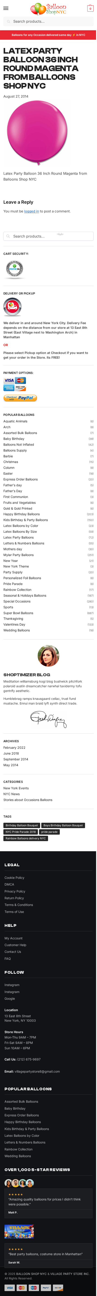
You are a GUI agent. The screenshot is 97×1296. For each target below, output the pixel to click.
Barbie (8, 456)
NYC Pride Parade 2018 (21, 831)
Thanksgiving (13, 618)
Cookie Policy (14, 877)
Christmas (10, 462)
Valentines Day (14, 624)
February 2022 (14, 747)
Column (8, 467)
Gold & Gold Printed (17, 508)
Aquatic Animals (15, 421)
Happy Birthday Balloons (21, 514)
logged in (31, 211)
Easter (8, 473)
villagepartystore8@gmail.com (37, 1071)
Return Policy (14, 898)
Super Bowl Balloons (18, 613)
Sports (8, 607)
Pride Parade (13, 584)
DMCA (9, 884)
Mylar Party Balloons (18, 555)
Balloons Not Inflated (18, 444)
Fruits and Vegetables (19, 502)
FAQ (8, 958)
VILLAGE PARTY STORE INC (69, 1274)
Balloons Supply (15, 450)
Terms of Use (14, 912)
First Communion (15, 497)
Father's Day (12, 491)
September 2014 (15, 759)
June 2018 (11, 753)
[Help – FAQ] (48, 307)
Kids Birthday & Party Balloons (25, 520)
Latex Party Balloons (18, 537)
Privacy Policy (15, 891)
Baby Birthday (13, 439)
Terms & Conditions (19, 905)
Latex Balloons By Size (20, 531)
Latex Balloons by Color (20, 526)
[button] (90, 8)
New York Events (16, 788)
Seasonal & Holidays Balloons (24, 595)
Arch (6, 427)
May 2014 (10, 765)
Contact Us (13, 951)
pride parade (49, 831)
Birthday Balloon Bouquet (22, 825)
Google (10, 998)
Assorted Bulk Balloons (20, 433)
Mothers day (12, 549)
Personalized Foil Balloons (22, 578)
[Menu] (10, 8)
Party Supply (13, 572)
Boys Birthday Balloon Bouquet (63, 825)
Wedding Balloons (16, 630)
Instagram (12, 985)
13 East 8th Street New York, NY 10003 (20, 1018)
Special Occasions (16, 601)
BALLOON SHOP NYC (31, 1274)
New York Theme (16, 566)
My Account (14, 938)
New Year (10, 561)
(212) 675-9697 (29, 1059)
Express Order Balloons (20, 479)
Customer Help (15, 945)
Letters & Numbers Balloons (23, 543)
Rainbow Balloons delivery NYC (26, 838)
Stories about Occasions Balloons (27, 800)
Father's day (12, 485)
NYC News (11, 794)
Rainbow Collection (17, 589)
